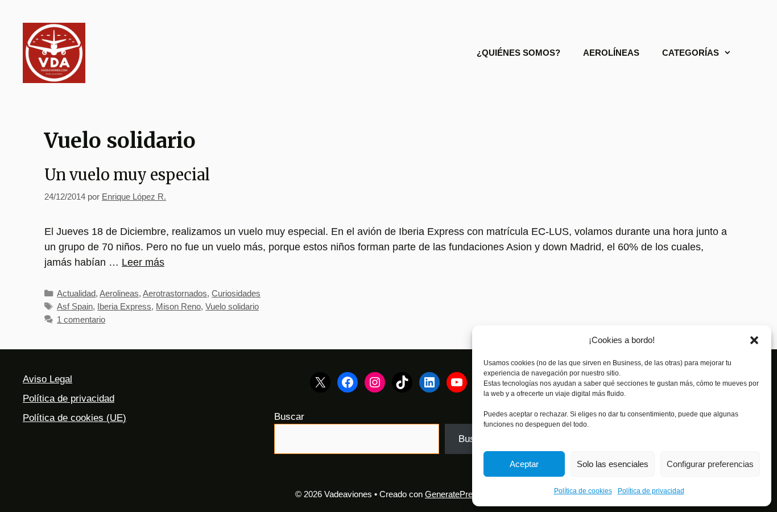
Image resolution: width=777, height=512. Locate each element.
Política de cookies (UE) (74, 417)
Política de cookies (583, 491)
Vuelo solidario (232, 306)
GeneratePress (453, 494)
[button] (754, 340)
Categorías (690, 52)
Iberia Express (124, 306)
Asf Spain (75, 306)
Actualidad (76, 293)
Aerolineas (119, 293)
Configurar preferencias (710, 464)
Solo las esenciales (612, 464)
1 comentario (81, 319)
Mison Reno (178, 306)
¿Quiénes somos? (518, 52)
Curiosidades (236, 293)
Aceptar (524, 464)
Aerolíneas (611, 52)
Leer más (143, 262)
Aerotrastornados (175, 293)
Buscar (289, 416)
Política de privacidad (651, 491)
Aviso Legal (47, 379)
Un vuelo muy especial (127, 174)
